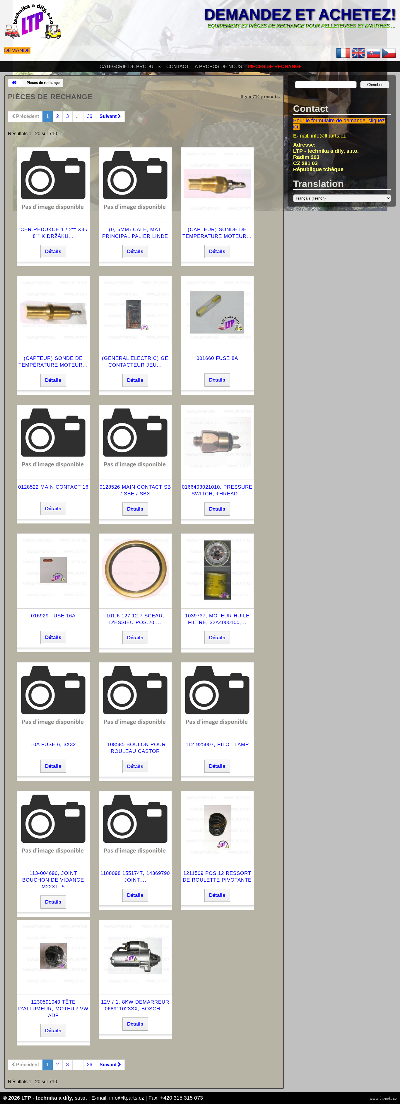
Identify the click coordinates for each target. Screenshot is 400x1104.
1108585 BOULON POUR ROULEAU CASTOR (135, 748)
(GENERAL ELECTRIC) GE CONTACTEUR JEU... (135, 362)
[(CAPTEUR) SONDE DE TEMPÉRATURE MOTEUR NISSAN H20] (53, 344)
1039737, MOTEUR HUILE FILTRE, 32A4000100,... (217, 619)
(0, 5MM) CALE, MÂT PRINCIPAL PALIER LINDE (135, 233)
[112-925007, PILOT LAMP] (217, 730)
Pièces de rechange (275, 66)
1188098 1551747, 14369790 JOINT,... (135, 877)
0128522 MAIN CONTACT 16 (53, 487)
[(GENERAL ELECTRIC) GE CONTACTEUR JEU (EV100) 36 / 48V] (135, 344)
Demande (17, 50)
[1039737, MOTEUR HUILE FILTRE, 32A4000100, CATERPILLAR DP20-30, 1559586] (217, 602)
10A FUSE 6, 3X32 (53, 744)
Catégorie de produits (130, 66)
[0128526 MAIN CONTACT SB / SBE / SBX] (135, 473)
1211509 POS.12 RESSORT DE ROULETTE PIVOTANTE (217, 877)
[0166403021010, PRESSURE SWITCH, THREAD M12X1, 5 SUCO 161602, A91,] (217, 473)
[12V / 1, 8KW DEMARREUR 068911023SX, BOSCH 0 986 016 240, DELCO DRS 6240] (135, 988)
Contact (177, 66)
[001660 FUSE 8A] (217, 344)
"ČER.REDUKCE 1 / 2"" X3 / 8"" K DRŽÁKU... (53, 233)
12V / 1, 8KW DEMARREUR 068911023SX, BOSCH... (135, 1005)
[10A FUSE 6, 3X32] (53, 730)
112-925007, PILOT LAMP (217, 744)
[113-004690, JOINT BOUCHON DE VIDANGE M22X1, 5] (53, 859)
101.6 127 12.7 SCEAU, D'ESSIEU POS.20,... (135, 619)
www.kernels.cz (383, 1098)
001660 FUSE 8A (217, 358)
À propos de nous (218, 66)
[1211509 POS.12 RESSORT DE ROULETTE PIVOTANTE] (217, 859)
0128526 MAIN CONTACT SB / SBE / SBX (135, 490)
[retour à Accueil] (14, 83)
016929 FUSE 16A (53, 616)
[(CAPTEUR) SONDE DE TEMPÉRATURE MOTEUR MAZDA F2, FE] (217, 215)
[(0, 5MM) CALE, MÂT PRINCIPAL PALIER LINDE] (135, 215)
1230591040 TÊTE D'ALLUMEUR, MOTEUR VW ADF (53, 1008)
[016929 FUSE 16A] (53, 602)
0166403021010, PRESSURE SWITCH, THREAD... (217, 490)
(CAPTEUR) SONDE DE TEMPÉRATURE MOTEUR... (217, 233)
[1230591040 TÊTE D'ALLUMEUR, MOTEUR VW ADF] (53, 988)
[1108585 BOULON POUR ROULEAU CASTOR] (135, 730)
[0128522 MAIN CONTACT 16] (53, 473)
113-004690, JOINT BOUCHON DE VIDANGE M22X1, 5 (53, 880)
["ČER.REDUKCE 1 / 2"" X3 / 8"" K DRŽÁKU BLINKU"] (53, 215)
